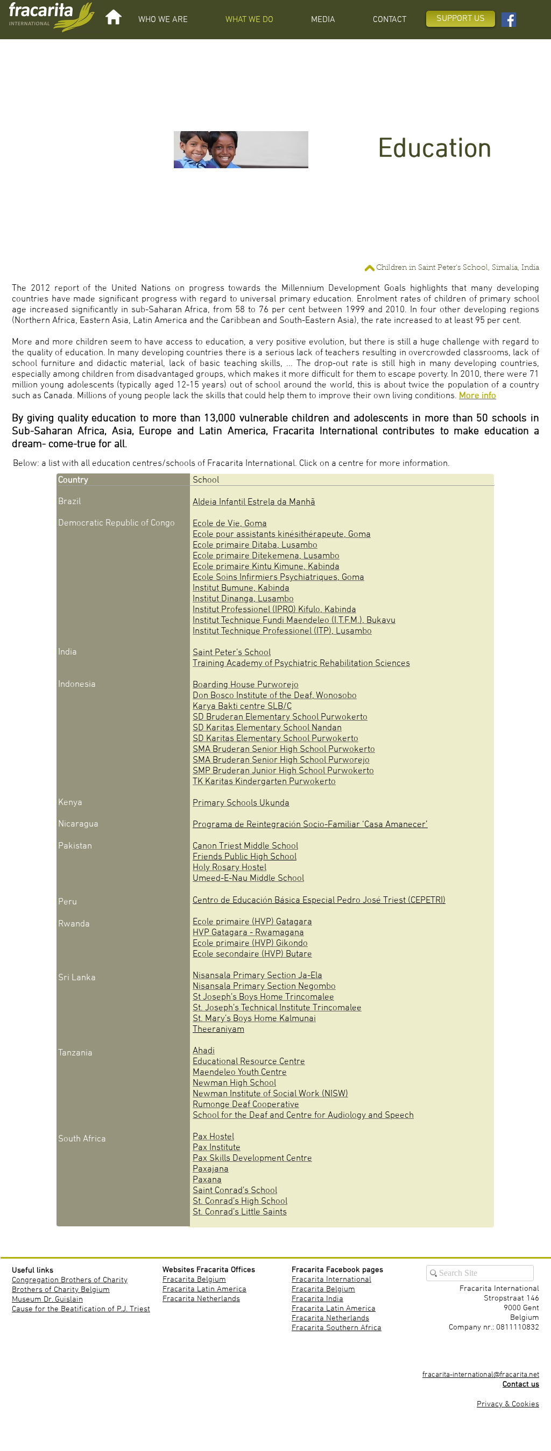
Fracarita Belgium (194, 1279)
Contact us (521, 1384)
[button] (163, 20)
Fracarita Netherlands (201, 1299)
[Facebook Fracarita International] (508, 19)
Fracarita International (331, 1279)
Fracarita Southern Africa (337, 1328)
